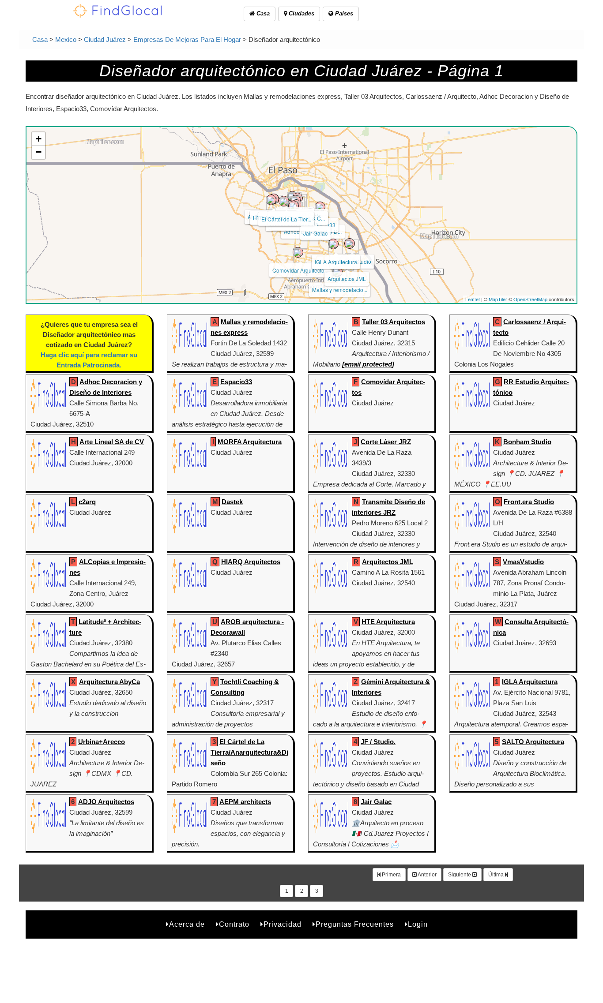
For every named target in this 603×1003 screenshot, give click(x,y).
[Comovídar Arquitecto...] (298, 252)
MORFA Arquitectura (250, 441)
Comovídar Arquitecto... (300, 270)
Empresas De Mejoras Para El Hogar (187, 39)
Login (418, 924)
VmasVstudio (523, 561)
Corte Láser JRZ (386, 441)
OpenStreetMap (530, 299)
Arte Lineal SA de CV (111, 441)
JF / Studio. (378, 741)
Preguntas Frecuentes (355, 924)
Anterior (427, 875)
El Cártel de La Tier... (286, 219)
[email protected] (368, 364)
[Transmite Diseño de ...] (293, 206)
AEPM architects (245, 801)
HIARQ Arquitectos (250, 561)
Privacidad (283, 924)
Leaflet (472, 299)
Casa (262, 13)
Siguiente (460, 875)
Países (343, 13)
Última (496, 875)
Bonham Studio (527, 441)
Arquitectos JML (347, 278)
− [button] (38, 151)
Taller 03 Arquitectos (393, 322)
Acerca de (187, 924)
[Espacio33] (320, 207)
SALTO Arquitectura (533, 741)
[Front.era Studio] (349, 243)
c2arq (87, 501)
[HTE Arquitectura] (271, 200)
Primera (391, 875)
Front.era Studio (529, 501)
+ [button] (38, 138)
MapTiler (498, 299)
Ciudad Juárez (105, 39)
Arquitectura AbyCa (109, 681)
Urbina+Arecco (101, 741)
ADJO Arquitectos (106, 801)
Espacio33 (236, 381)
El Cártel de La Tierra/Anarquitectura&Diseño (249, 752)
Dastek (232, 501)
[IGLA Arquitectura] (333, 244)
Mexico (65, 39)
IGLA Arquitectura (336, 262)
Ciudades (300, 13)
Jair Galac (315, 233)
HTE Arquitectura (388, 621)
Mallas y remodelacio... (339, 289)
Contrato (234, 924)
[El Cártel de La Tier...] (284, 201)
